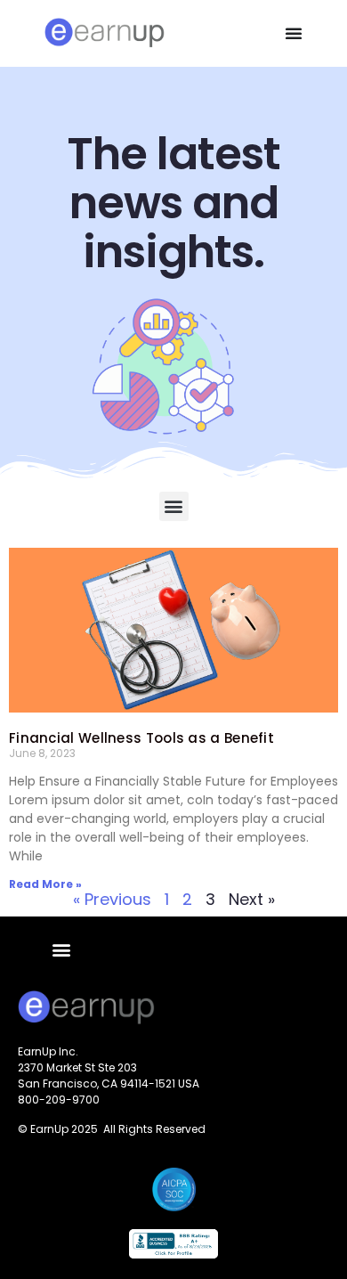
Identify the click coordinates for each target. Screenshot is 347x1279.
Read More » (45, 884)
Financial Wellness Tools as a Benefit (141, 738)
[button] (294, 33)
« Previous (112, 899)
